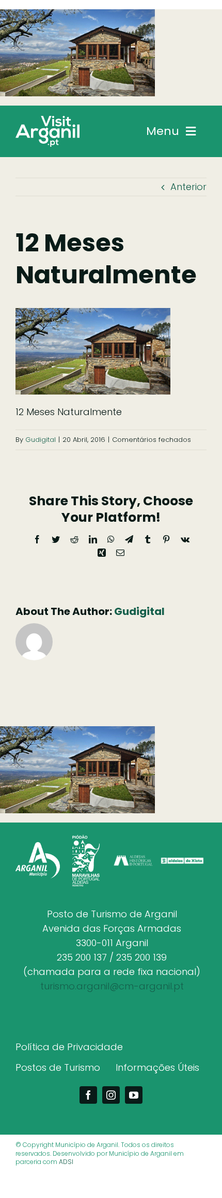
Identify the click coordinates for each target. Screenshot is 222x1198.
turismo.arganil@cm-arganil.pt (112, 986)
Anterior (188, 186)
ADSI (66, 1161)
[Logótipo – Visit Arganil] (47, 120)
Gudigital (40, 439)
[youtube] (133, 1095)
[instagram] (111, 1095)
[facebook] (88, 1095)
